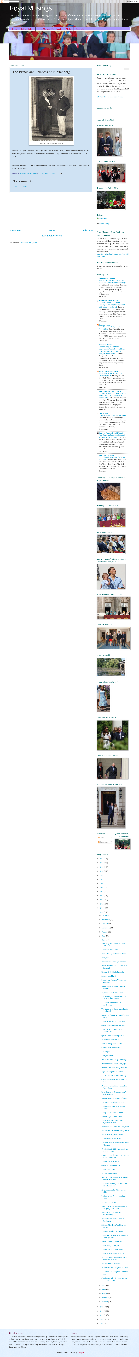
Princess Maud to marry (110, 1161)
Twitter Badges (104, 223)
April (104, 1289)
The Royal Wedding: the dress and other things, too (114, 1184)
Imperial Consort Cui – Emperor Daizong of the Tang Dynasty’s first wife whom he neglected (112, 304)
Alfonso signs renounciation (111, 1116)
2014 (102, 908)
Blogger (81, 1352)
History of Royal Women (108, 300)
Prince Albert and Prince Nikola (113, 1021)
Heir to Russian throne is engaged (113, 1063)
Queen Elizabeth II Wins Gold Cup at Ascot (115, 1016)
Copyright (80, 29)
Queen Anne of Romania (110, 1165)
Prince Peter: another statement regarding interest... (112, 1121)
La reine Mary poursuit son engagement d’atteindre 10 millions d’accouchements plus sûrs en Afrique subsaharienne (112, 350)
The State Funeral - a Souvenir (112, 1102)
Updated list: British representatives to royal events (114, 1150)
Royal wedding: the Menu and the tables (113, 1191)
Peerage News (104, 325)
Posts (102, 837)
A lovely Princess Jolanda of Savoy (114, 1098)
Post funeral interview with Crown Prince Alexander (114, 1279)
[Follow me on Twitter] (102, 218)
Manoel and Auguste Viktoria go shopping (113, 981)
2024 (102, 867)
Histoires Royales (105, 344)
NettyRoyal (103, 413)
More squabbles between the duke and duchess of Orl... (113, 1258)
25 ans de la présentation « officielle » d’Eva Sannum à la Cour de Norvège (112, 281)
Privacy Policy (27, 29)
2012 (102, 1307)
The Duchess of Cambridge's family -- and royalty (115, 1010)
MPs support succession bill (111, 1241)
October (105, 923)
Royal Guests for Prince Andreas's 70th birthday (113, 1093)
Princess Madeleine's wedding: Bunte (115, 1130)
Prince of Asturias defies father (112, 1253)
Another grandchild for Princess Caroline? (113, 944)
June (104, 940)
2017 (102, 895)
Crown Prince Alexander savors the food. (114, 1080)
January (105, 1301)
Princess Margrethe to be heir (112, 1249)
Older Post (87, 230)
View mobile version (51, 235)
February (105, 1297)
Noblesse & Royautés (107, 278)
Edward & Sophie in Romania (112, 972)
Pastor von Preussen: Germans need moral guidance (114, 1236)
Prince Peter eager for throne (112, 1134)
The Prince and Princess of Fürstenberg (111, 1003)
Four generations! (107, 1055)
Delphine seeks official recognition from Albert (114, 1087)
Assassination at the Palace (111, 1138)
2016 (102, 899)
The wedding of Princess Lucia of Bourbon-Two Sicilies (113, 997)
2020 (102, 883)
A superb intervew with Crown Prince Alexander (115, 1143)
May (104, 1285)
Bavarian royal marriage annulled (113, 962)
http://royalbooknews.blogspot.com (110, 97)
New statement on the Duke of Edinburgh (112, 1219)
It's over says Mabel (108, 976)
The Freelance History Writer (110, 391)
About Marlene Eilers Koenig (50, 29)
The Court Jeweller (106, 455)
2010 (102, 1315)
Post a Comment (21, 186)
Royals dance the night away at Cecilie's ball (112, 1030)
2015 (102, 904)
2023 (102, 871)
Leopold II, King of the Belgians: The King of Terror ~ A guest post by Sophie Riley (112, 395)
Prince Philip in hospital (110, 1245)
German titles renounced (110, 1047)
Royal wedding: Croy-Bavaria (112, 1071)
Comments (104, 842)
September (106, 928)
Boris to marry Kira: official (111, 1043)
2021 (102, 879)
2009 (102, 1319)
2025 (102, 863)
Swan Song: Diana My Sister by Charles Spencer (110, 374)
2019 (102, 887)
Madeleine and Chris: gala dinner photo (113, 1197)
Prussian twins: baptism (110, 1039)
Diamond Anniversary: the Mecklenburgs (111, 1213)
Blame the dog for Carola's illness (113, 954)
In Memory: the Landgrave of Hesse (114, 1267)
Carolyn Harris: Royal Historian (112, 433)
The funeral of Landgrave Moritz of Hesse (114, 1272)
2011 (102, 1311)
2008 (102, 1323)
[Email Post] (60, 173)
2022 (102, 875)
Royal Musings (31, 8)
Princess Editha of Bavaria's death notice (113, 1107)
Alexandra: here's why (109, 949)
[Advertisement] (69, 46)
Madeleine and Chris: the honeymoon (115, 1126)
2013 (102, 912)
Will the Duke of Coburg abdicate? (114, 1067)
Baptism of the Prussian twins (112, 992)
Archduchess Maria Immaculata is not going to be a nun (114, 1207)
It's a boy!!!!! (106, 1051)
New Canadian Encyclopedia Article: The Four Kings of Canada (112, 436)
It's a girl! (105, 957)
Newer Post (15, 230)
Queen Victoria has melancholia (113, 1025)
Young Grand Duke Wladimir (112, 1112)
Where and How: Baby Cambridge (114, 1059)
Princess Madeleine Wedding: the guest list (113, 1226)
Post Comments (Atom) (28, 242)
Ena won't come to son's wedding (113, 1075)
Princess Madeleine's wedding (112, 1231)
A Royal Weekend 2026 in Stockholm (112, 415)
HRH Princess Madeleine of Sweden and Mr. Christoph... (114, 1178)
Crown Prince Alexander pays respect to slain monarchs (115, 1156)
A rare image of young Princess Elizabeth (113, 987)
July (104, 936)
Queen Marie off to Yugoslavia (112, 1035)
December (106, 915)
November (106, 919)
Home (14, 29)
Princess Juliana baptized (110, 1263)
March (104, 1293)
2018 (102, 891)
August (105, 932)
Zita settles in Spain (108, 1202)
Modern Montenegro (109, 1173)
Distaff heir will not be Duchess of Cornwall (114, 966)
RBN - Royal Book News (108, 371)
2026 (102, 858)
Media (68, 29)
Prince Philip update (108, 1169)
